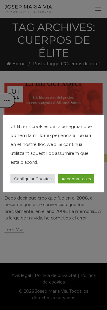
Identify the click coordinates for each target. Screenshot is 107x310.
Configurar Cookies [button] (32, 178)
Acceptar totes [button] (76, 178)
